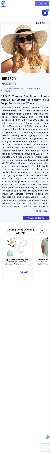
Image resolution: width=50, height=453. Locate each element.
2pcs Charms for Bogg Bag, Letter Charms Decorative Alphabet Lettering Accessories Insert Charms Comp (17, 263)
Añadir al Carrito (36, 217)
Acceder (42, 3)
